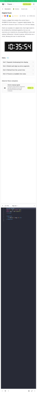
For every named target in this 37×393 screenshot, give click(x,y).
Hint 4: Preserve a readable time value (14, 74)
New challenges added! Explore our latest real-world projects (18, 1)
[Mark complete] (32, 391)
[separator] (18, 203)
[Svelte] (5, 391)
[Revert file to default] (34, 209)
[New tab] (2, 9)
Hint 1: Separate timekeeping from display (15, 62)
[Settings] (35, 391)
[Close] (35, 1)
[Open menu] (34, 4)
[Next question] (8, 391)
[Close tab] (10, 206)
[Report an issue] (29, 391)
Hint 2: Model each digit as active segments (16, 66)
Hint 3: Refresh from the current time (14, 70)
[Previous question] (2, 391)
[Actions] (34, 9)
